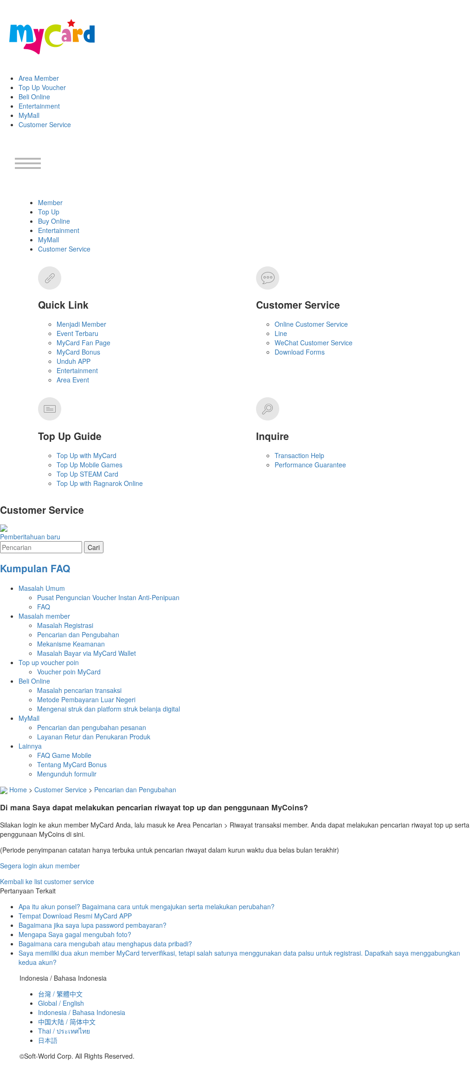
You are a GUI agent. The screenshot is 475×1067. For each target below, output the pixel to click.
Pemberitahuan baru (30, 536)
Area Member (39, 78)
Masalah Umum (42, 588)
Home (18, 789)
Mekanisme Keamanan (71, 643)
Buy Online (54, 221)
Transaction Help (299, 455)
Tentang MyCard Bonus (72, 764)
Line (281, 333)
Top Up (48, 211)
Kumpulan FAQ (35, 568)
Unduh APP (73, 361)
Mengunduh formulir (66, 773)
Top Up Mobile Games (89, 464)
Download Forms (300, 351)
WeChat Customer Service (314, 342)
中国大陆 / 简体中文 (67, 1021)
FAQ (43, 606)
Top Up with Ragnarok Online (100, 483)
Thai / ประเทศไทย (64, 1030)
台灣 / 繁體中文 (60, 993)
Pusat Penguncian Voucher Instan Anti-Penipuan (108, 597)
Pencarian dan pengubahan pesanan (91, 727)
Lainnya (30, 745)
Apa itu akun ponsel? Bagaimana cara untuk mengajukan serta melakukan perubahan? (147, 906)
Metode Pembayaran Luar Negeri (86, 699)
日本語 (48, 1040)
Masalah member (44, 616)
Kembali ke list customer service (47, 881)
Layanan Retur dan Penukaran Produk (93, 736)
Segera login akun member (40, 865)
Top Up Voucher (42, 87)
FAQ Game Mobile (64, 755)
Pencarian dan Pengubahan (78, 634)
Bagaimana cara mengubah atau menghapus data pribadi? (105, 943)
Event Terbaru (77, 333)
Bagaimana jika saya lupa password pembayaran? (93, 925)
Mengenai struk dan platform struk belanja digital (108, 708)
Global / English (61, 1003)
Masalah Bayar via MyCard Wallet (86, 653)
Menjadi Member (81, 324)
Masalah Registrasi (65, 625)
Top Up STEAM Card (87, 474)
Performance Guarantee (310, 464)
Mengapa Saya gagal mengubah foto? (75, 934)
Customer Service (45, 124)
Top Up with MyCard (86, 455)
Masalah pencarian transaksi (79, 690)
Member (50, 202)
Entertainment (39, 105)
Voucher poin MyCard (69, 671)
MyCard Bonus (78, 351)
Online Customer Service (311, 324)
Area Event (73, 379)
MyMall (29, 115)
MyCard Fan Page (83, 342)
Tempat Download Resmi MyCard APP (75, 915)
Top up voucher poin (49, 662)
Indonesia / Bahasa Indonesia (81, 1012)
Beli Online (34, 96)
